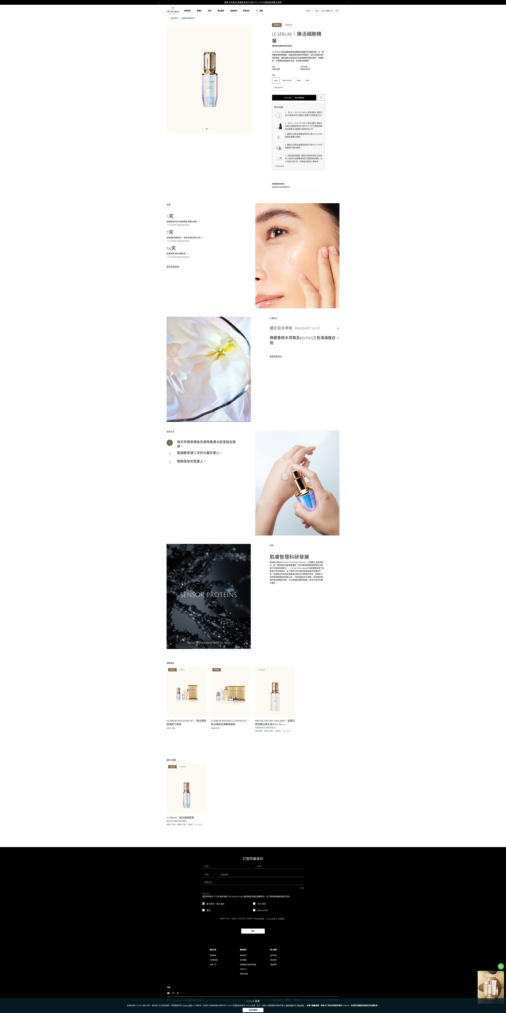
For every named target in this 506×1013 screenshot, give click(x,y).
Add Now (183, 730)
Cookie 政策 (187, 1005)
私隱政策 (281, 919)
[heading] (223, 949)
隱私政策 (300, 1005)
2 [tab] (209, 128)
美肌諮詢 (233, 11)
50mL (190, 824)
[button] (304, 328)
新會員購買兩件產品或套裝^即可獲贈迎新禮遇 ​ (253, 2)
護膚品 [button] (199, 11)
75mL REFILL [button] (278, 87)
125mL (278, 731)
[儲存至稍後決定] (321, 98)
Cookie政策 (271, 919)
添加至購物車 (294, 98)
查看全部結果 (173, 266)
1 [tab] (206, 128)
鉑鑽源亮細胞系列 (188, 18)
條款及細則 (280, 166)
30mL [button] (299, 80)
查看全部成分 (276, 356)
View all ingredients (280, 186)
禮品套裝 (221, 11)
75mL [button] (307, 80)
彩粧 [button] (209, 11)
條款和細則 (290, 1005)
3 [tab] (212, 128)
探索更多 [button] (246, 11)
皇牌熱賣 (187, 11)
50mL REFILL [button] (287, 80)
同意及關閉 (253, 1010)
